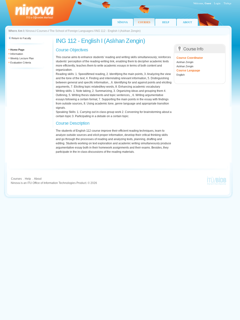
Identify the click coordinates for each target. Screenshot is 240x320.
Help (28, 178)
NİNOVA (122, 22)
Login (217, 3)
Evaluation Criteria (20, 62)
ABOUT (187, 22)
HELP (165, 22)
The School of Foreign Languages (71, 31)
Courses (42, 31)
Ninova (30, 31)
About (37, 178)
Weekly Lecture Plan (22, 58)
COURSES (144, 22)
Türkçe (227, 3)
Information (16, 53)
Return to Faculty (21, 38)
